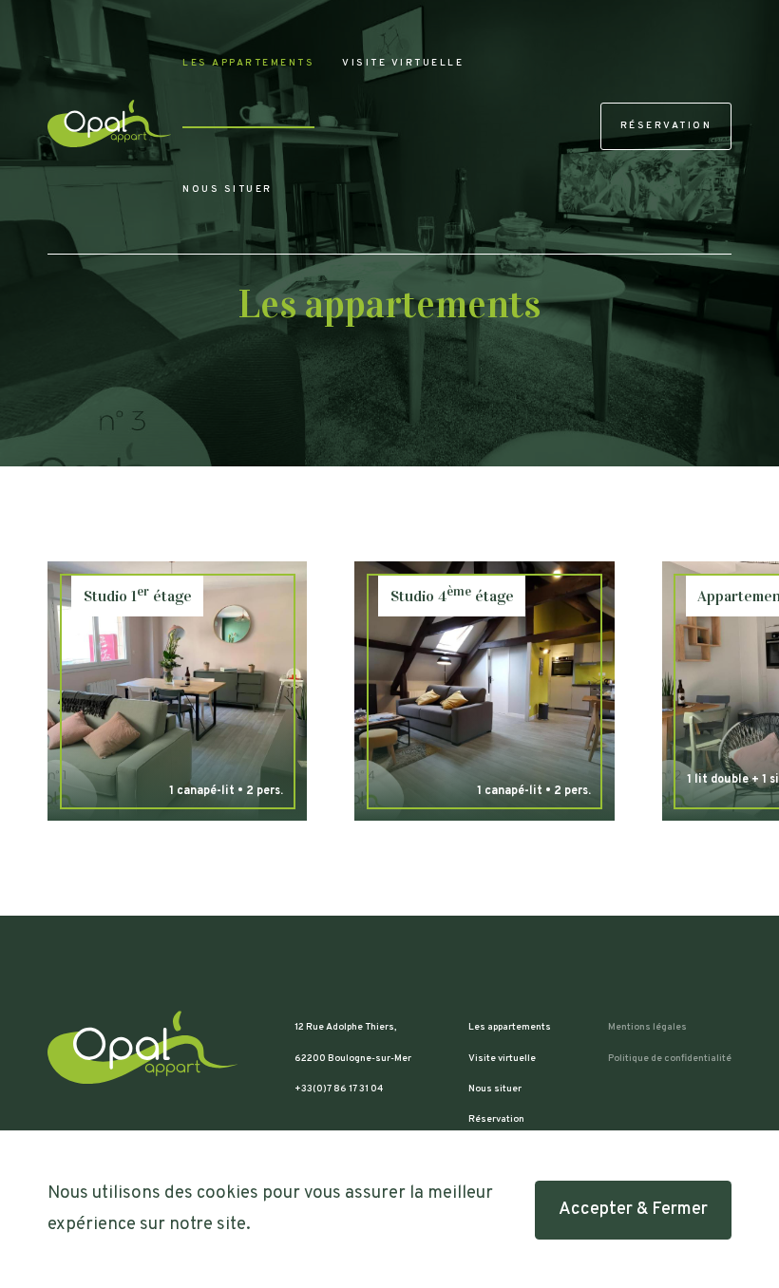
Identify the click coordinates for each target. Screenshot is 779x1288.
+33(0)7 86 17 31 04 (338, 1089)
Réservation (666, 126)
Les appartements (248, 63)
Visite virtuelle (403, 63)
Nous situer (227, 189)
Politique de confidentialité (670, 1058)
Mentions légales (647, 1027)
